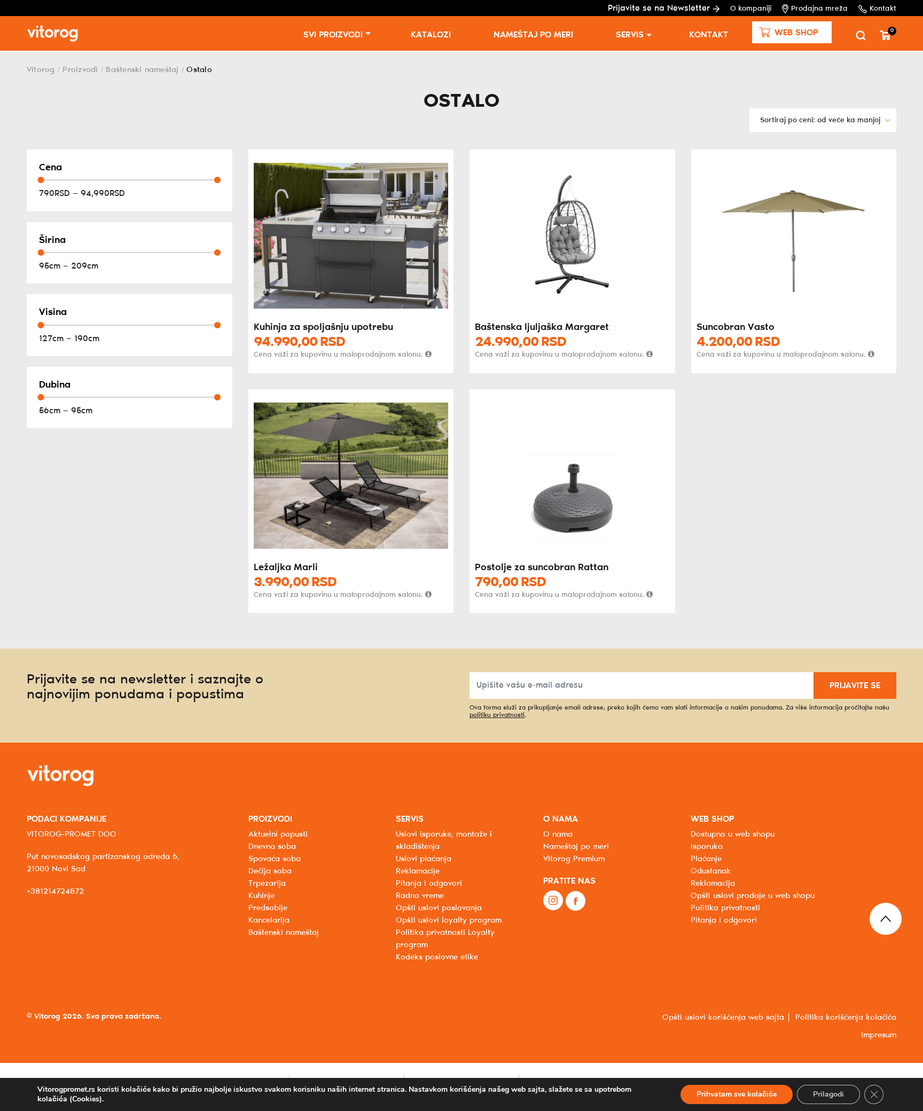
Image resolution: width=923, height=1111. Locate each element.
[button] (792, 32)
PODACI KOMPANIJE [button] (66, 819)
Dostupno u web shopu (733, 834)
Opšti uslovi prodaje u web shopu (753, 896)
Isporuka (707, 846)
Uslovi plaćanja (423, 859)
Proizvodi (80, 70)
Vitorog (41, 70)
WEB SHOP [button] (712, 819)
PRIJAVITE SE (855, 685)
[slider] (40, 180)
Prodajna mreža (819, 9)
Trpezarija (267, 883)
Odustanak (711, 871)
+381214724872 (55, 891)
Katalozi (431, 35)
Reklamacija (713, 883)
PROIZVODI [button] (270, 819)
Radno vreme (420, 896)
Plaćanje (706, 859)
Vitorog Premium (574, 859)
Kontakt (883, 9)
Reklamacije (418, 871)
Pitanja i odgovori (429, 883)
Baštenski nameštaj (142, 70)
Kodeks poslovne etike (437, 957)
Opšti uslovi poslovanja (439, 908)
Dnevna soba (272, 846)
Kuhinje (261, 896)
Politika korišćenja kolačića (845, 1017)
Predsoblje (267, 908)
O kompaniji (750, 9)
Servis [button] (630, 35)
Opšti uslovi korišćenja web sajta (723, 1017)
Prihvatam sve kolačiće (737, 1094)
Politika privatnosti (725, 908)
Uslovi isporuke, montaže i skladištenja (444, 840)
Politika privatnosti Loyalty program (445, 938)
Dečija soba (270, 871)
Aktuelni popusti (278, 834)
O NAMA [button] (560, 819)
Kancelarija (269, 920)
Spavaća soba (274, 859)
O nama (558, 834)
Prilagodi (828, 1094)
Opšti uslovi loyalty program (449, 920)
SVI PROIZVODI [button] (333, 35)
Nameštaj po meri (533, 35)
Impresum (878, 1035)
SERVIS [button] (410, 819)
